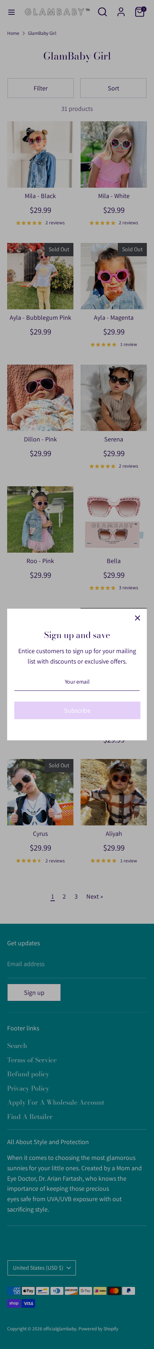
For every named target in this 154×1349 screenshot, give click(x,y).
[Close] (137, 618)
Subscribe (77, 710)
